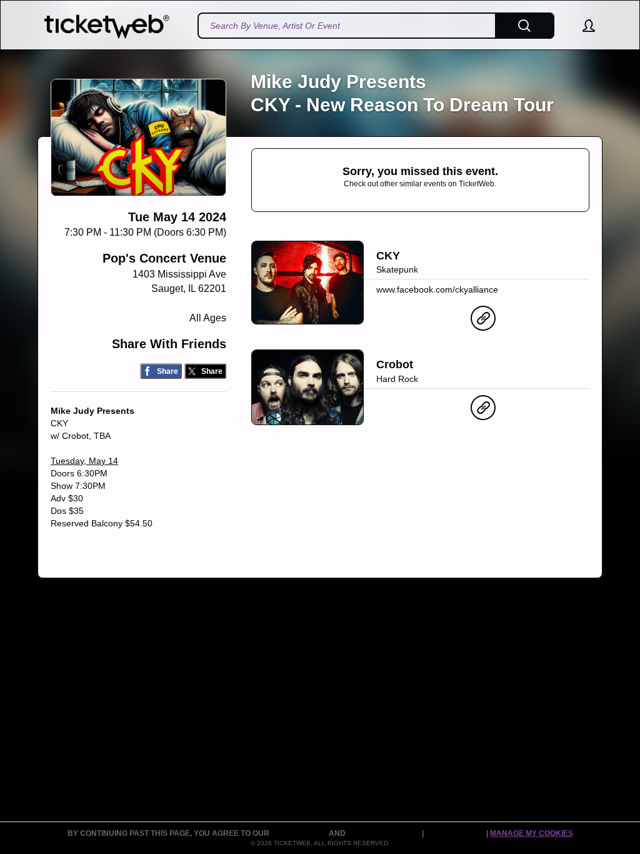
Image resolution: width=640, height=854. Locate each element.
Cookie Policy (456, 833)
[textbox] (376, 26)
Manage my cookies (531, 833)
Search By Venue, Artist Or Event (275, 26)
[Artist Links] (483, 321)
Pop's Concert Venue (164, 258)
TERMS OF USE (300, 833)
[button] (583, 25)
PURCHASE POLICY (385, 833)
